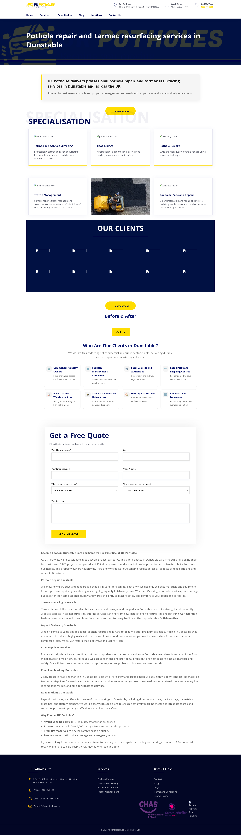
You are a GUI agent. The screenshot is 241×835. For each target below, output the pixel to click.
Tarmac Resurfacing (108, 783)
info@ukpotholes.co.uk (49, 806)
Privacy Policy (161, 796)
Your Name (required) (61, 450)
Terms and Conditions (165, 792)
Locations (96, 15)
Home (29, 15)
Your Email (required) (60, 469)
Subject (126, 450)
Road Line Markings (107, 787)
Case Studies (65, 15)
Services (44, 15)
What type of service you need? (137, 484)
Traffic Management (108, 792)
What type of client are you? (64, 484)
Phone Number (129, 469)
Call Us (120, 332)
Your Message (57, 501)
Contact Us (115, 15)
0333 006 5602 (207, 7)
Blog (81, 15)
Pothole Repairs (105, 779)
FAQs (156, 787)
